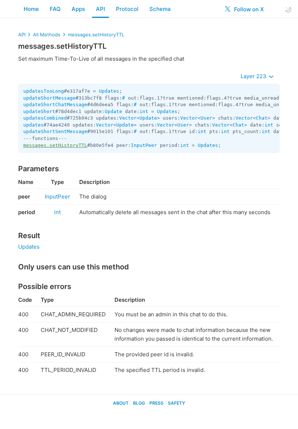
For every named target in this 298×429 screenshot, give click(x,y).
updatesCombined (45, 118)
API (100, 8)
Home (31, 8)
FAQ (55, 8)
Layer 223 (254, 76)
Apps (78, 8)
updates (33, 125)
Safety (176, 403)
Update (113, 111)
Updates (109, 91)
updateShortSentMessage (55, 131)
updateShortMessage (49, 98)
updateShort (39, 111)
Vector (128, 118)
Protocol (127, 8)
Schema (160, 8)
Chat (261, 118)
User (206, 118)
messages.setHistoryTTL (96, 34)
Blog (139, 403)
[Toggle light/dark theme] (288, 9)
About (121, 403)
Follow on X (248, 9)
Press (156, 403)
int (144, 111)
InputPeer (144, 145)
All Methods (46, 34)
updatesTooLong (43, 91)
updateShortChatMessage (55, 104)
